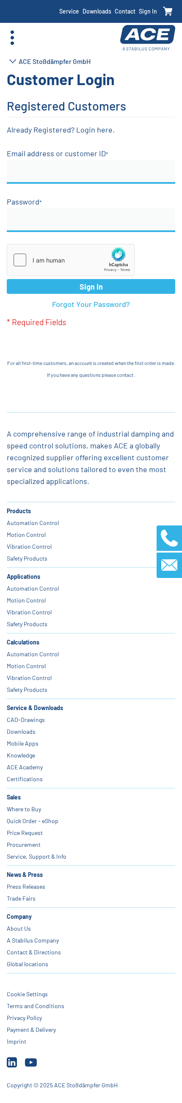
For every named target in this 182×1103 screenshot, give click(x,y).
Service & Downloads (35, 707)
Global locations (27, 964)
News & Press (25, 874)
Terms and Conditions (35, 1005)
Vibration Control (29, 546)
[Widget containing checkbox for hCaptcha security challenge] (71, 260)
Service (69, 11)
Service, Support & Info (36, 856)
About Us (19, 928)
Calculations (23, 642)
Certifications (25, 778)
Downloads (97, 11)
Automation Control (33, 522)
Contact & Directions (34, 952)
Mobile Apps (23, 743)
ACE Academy (25, 767)
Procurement (24, 844)
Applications (23, 576)
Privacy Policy (24, 1017)
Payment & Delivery (31, 1029)
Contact (125, 11)
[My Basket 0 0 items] (167, 11)
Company (19, 916)
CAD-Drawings (26, 719)
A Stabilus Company (33, 940)
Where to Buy (24, 809)
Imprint (16, 1041)
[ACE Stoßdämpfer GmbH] (147, 38)
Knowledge (21, 755)
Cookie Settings (27, 994)
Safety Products (27, 558)
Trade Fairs (21, 898)
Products (19, 510)
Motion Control (26, 534)
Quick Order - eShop (32, 820)
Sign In (148, 11)
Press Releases (26, 886)
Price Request (25, 832)
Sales (14, 797)
